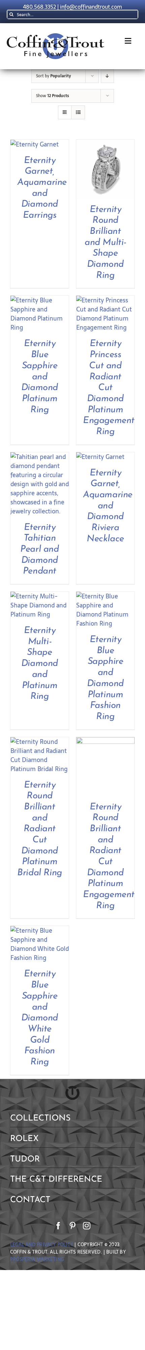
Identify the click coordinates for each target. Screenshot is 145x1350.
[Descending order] (107, 76)
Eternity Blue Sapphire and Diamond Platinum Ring (39, 376)
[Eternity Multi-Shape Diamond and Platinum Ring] (39, 596)
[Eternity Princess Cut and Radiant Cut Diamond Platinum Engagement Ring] (105, 300)
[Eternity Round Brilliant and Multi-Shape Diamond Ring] (105, 144)
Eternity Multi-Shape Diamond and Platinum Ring (39, 663)
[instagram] (86, 1225)
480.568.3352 (39, 6)
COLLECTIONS (40, 1118)
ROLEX (24, 1139)
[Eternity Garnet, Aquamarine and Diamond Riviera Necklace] (100, 457)
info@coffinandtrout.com (91, 6)
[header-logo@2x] (55, 36)
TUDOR (25, 1159)
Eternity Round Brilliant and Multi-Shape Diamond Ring (105, 242)
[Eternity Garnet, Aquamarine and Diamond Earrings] (34, 144)
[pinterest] (72, 1225)
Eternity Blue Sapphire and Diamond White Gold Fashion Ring (39, 1018)
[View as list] (78, 112)
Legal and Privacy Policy (41, 1244)
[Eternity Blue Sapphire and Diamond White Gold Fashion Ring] (39, 930)
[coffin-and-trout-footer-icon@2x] (72, 1089)
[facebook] (58, 1225)
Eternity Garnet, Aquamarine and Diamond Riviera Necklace (108, 506)
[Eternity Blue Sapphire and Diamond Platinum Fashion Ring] (105, 596)
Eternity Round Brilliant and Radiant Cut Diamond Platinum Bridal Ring (39, 829)
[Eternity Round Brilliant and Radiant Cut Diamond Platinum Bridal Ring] (39, 742)
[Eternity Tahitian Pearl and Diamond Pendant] (39, 457)
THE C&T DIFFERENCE (56, 1179)
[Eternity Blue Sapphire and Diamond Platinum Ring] (39, 300)
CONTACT (30, 1200)
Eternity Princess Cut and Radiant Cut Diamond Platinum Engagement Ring (109, 387)
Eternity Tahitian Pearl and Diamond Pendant (39, 549)
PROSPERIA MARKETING (37, 1259)
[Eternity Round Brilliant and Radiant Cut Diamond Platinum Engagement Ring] (105, 742)
